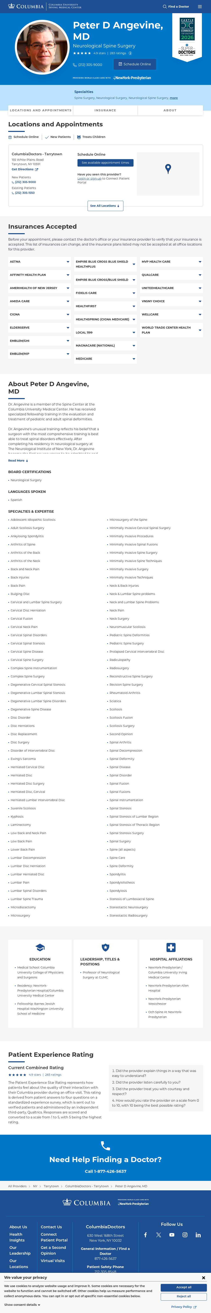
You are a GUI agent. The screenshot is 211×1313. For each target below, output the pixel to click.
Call (105, 1171)
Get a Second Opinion (53, 1251)
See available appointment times (105, 163)
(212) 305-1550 (25, 193)
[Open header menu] (200, 6)
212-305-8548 (105, 1272)
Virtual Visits (53, 1261)
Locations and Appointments (41, 110)
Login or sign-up (89, 178)
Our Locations (18, 1264)
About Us (18, 1227)
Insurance (105, 110)
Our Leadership (19, 1251)
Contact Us (51, 1227)
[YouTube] (172, 1235)
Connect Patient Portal (54, 1237)
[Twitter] (159, 1235)
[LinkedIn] (198, 1235)
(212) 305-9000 (90, 65)
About (170, 110)
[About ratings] (131, 53)
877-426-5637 (105, 1259)
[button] (105, 206)
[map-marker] (168, 169)
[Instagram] (185, 1235)
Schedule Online (137, 64)
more (174, 98)
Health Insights (17, 1237)
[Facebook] (145, 1235)
